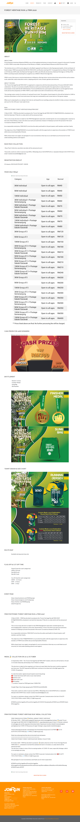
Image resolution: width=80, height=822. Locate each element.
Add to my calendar (66, 29)
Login (71, 3)
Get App (62, 3)
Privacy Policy (48, 818)
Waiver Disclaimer (55, 818)
